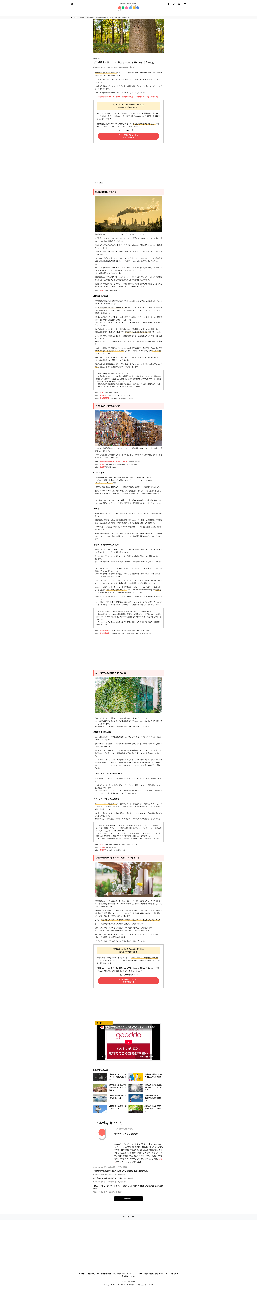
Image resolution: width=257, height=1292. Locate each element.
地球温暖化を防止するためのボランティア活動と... (117, 1087)
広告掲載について (128, 1276)
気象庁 (102, 290)
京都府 (102, 850)
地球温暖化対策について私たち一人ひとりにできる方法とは (112, 17)
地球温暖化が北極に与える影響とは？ (117, 1097)
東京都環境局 (104, 398)
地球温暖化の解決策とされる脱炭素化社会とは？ (153, 1108)
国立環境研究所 (105, 633)
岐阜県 (102, 847)
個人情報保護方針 (104, 1274)
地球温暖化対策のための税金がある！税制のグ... (153, 1076)
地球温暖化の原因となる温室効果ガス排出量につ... (153, 1098)
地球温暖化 (90, 17)
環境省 (102, 464)
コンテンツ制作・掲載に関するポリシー (152, 1274)
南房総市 (103, 395)
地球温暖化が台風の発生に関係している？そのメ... (153, 1087)
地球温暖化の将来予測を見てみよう (117, 1107)
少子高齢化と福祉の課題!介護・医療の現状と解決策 (113, 1178)
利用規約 (91, 1274)
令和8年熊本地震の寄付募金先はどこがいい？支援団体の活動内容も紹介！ (122, 1171)
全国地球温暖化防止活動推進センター (113, 461)
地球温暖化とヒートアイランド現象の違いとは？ (117, 1076)
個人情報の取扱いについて (124, 1274)
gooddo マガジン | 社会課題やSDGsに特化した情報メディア (134, 1285)
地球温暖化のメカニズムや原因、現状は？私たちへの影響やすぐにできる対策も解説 (128, 97)
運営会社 (82, 1274)
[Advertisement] (128, 163)
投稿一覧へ (128, 1198)
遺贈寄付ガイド (133, 1281)
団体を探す (174, 1274)
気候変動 (82, 17)
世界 (132, 67)
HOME (75, 17)
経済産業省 (104, 630)
